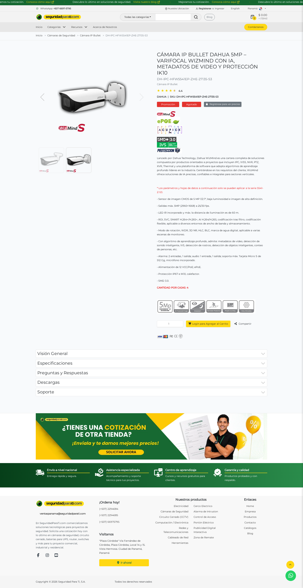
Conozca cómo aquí (224, 2)
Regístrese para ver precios (224, 104)
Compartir (244, 323)
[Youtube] (56, 555)
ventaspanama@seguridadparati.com (63, 513)
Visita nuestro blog (145, 2)
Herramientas (180, 542)
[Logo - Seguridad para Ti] (58, 17)
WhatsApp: (55, 8)
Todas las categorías (136, 17)
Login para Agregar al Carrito (209, 323)
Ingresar (219, 8)
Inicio (39, 27)
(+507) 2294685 (108, 515)
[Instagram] (47, 555)
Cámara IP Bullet (90, 35)
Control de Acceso (205, 517)
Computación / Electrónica (171, 522)
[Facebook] (38, 555)
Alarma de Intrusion (206, 511)
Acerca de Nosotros (105, 27)
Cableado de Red (178, 537)
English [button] (235, 8)
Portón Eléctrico (204, 522)
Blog (210, 17)
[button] (290, 565)
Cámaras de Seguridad (61, 35)
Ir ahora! (126, 562)
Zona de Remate (204, 537)
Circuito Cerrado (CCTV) (173, 517)
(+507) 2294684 (108, 508)
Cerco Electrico (203, 506)
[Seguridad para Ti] (63, 503)
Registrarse (205, 8)
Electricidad (181, 506)
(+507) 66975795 (109, 521)
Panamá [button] (253, 8)
